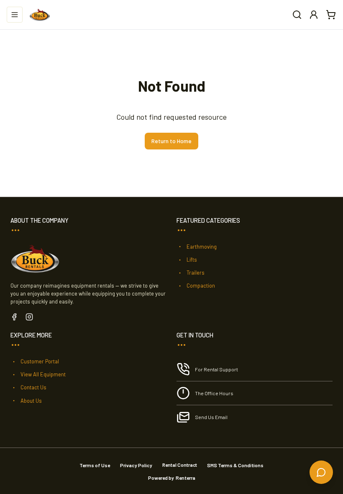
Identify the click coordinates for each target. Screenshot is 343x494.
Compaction (201, 285)
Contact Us (33, 387)
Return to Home (171, 140)
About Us (31, 400)
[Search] (297, 15)
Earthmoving (202, 246)
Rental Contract (179, 465)
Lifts (192, 259)
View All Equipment (43, 374)
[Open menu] (15, 15)
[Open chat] (321, 472)
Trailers (196, 272)
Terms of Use (94, 465)
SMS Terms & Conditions (235, 465)
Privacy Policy (136, 465)
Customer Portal (39, 361)
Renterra (185, 478)
